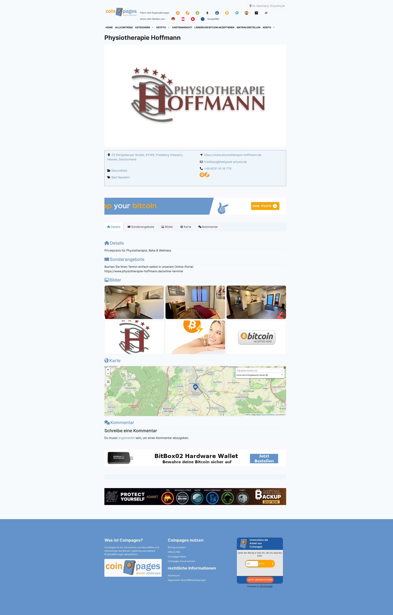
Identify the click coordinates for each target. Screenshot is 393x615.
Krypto (161, 27)
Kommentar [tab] (210, 227)
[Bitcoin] (202, 176)
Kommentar (122, 422)
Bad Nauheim (120, 177)
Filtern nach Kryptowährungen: (155, 13)
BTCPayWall (266, 586)
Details (117, 243)
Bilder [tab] (169, 227)
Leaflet (247, 414)
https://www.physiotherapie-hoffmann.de (232, 155)
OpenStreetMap (268, 414)
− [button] (108, 373)
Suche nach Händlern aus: (152, 19)
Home (109, 27)
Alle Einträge (124, 27)
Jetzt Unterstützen (260, 579)
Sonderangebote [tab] (142, 227)
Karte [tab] (187, 227)
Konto (267, 27)
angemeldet (126, 438)
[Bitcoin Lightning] (206, 176)
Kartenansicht (182, 27)
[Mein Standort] (267, 375)
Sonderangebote (127, 259)
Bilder (115, 280)
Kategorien (142, 27)
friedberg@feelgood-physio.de (225, 162)
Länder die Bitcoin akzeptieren (214, 27)
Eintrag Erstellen (248, 27)
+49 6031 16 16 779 (217, 168)
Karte (115, 360)
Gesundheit (119, 170)
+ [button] (108, 369)
